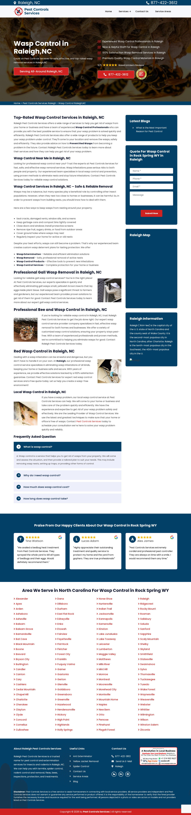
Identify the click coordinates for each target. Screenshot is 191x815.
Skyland (145, 649)
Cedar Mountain (25, 689)
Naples (103, 704)
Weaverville (147, 699)
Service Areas (163, 11)
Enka (60, 624)
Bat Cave (21, 639)
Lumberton (105, 649)
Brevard (20, 654)
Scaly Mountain (149, 639)
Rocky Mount (148, 608)
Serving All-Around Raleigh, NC (41, 71)
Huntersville (106, 603)
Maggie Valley (107, 654)
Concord (21, 719)
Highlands (63, 724)
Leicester (104, 644)
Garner (61, 669)
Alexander (22, 598)
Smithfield (146, 654)
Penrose (104, 719)
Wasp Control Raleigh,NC (72, 103)
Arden (19, 608)
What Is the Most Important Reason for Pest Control (151, 129)
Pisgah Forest (107, 729)
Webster (145, 704)
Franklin (62, 659)
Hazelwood (64, 704)
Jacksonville (106, 614)
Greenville (63, 699)
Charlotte (21, 699)
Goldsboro (63, 689)
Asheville (21, 619)
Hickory (61, 714)
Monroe (103, 674)
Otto (101, 714)
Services (123, 11)
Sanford (145, 629)
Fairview (62, 634)
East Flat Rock (65, 614)
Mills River (104, 664)
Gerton (61, 679)
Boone (20, 649)
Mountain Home (108, 699)
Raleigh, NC (29, 2)
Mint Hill (103, 669)
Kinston (103, 629)
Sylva (143, 669)
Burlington (22, 664)
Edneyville (63, 619)
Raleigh (144, 598)
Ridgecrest (146, 603)
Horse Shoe (105, 598)
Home (108, 11)
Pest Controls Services (88, 421)
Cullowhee (22, 729)
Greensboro (64, 694)
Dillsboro (62, 603)
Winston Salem (149, 724)
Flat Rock (62, 644)
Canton (20, 674)
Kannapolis (105, 619)
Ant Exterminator (82, 756)
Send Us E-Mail (123, 761)
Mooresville (105, 684)
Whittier (145, 709)
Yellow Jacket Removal (86, 761)
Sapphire (145, 634)
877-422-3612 (164, 2)
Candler (20, 669)
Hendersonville (66, 709)
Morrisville (104, 694)
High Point (63, 719)
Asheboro (22, 614)
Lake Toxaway (107, 639)
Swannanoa (147, 664)
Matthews (105, 659)
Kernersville (105, 624)
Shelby (144, 644)
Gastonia (63, 674)
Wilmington (147, 714)
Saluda (144, 624)
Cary (19, 679)
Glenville (62, 684)
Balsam (20, 624)
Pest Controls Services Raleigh (39, 103)
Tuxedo (144, 684)
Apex (19, 603)
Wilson (144, 719)
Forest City (63, 654)
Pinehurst (104, 724)
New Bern (104, 709)
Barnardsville (23, 634)
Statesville (146, 659)
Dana (60, 598)
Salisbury (145, 619)
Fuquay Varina (66, 664)
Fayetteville (64, 639)
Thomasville (147, 674)
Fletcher (62, 649)
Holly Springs (65, 729)
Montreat (104, 679)
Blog (75, 781)
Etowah (61, 629)
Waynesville (147, 694)
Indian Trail (105, 608)
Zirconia (145, 729)
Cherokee (22, 704)
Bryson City (22, 659)
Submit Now (151, 213)
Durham (62, 608)
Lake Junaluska (108, 634)
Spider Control (81, 766)
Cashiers (21, 684)
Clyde (19, 714)
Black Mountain (25, 644)
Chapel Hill (22, 694)
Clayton (20, 709)
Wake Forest (147, 689)
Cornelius (21, 724)
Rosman (145, 614)
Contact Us (141, 11)
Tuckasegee (147, 679)
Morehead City (107, 689)
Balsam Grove (24, 629)
